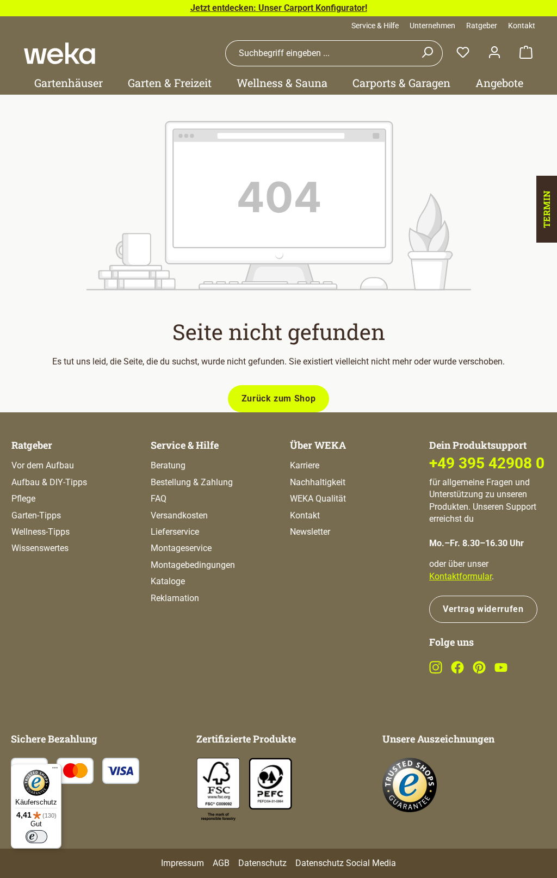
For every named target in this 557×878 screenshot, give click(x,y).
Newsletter (310, 532)
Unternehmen (432, 25)
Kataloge (168, 581)
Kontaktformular (460, 576)
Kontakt (521, 25)
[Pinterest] (479, 671)
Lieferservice (175, 532)
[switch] (36, 836)
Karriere (304, 465)
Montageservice (181, 548)
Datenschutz (262, 863)
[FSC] (218, 789)
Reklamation (175, 598)
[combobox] (318, 53)
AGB (221, 863)
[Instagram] (435, 671)
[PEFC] (270, 783)
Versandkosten (179, 515)
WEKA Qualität (318, 498)
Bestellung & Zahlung (192, 482)
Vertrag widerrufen (483, 609)
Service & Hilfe (375, 25)
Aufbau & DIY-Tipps (49, 482)
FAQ (158, 498)
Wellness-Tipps (40, 532)
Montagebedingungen (193, 565)
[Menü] (54, 770)
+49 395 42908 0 (486, 463)
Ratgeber (481, 25)
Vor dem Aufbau (42, 465)
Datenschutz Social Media (345, 863)
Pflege (23, 498)
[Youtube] (501, 671)
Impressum (182, 863)
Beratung (168, 465)
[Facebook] (457, 671)
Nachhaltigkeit (317, 482)
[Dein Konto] (494, 53)
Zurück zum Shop (279, 398)
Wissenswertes (40, 548)
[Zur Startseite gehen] (59, 53)
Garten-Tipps (36, 515)
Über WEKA (318, 445)
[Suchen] (427, 53)
